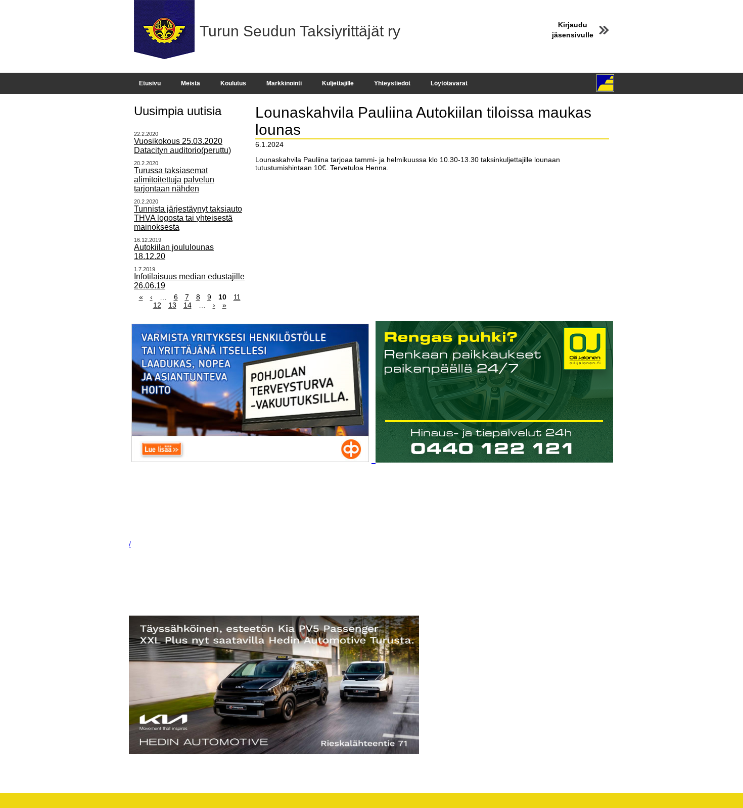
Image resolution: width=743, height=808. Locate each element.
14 (187, 305)
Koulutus (233, 83)
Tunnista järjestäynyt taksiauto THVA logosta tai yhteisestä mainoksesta (188, 218)
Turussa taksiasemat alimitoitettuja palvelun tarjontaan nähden (174, 179)
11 (237, 297)
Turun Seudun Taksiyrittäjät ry (300, 31)
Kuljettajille (338, 83)
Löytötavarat (449, 83)
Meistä (190, 83)
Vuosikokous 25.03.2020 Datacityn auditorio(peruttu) (182, 146)
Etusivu (150, 83)
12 (157, 305)
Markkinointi (284, 83)
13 (172, 305)
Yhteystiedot (392, 83)
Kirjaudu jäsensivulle (572, 30)
